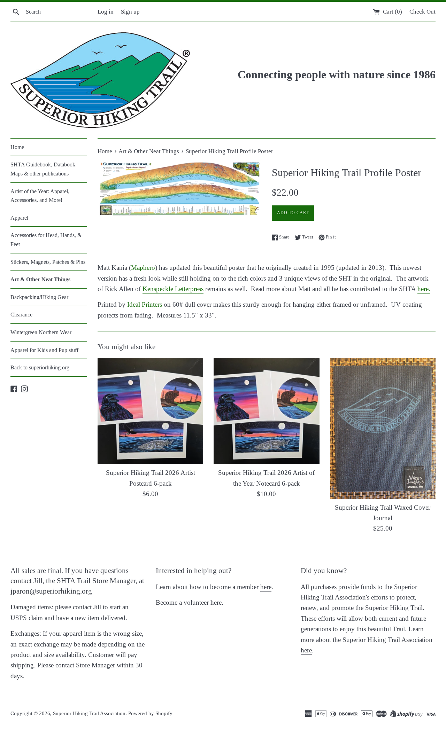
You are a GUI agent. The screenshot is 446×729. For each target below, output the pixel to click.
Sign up (130, 11)
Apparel (19, 218)
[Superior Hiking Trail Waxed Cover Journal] (383, 428)
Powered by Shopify (150, 713)
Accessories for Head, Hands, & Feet (46, 239)
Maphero (143, 267)
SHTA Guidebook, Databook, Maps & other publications (43, 169)
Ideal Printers (144, 304)
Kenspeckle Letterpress (173, 288)
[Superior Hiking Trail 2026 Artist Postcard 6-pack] (150, 411)
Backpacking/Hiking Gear (39, 297)
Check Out (422, 11)
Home (17, 147)
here (265, 586)
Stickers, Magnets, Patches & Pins (47, 262)
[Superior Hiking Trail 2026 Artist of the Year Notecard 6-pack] (266, 411)
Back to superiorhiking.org (39, 367)
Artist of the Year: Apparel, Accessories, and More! (39, 195)
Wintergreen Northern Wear (40, 332)
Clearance (21, 315)
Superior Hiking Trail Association (89, 713)
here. (423, 288)
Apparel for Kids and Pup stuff (44, 350)
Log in (106, 11)
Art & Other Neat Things (40, 279)
